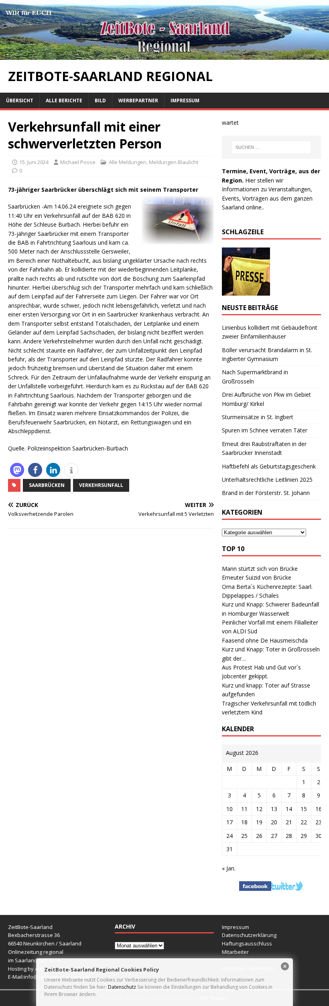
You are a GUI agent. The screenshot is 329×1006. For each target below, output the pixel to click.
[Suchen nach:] (271, 147)
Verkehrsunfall (101, 485)
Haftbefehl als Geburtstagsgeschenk (269, 466)
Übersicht (19, 100)
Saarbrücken (47, 485)
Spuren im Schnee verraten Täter (264, 430)
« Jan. (229, 868)
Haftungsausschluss (247, 943)
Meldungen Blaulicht (173, 162)
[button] (17, 470)
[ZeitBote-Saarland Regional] (164, 55)
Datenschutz (122, 987)
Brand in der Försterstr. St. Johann (266, 493)
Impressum (185, 100)
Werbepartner (138, 100)
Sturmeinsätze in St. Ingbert (257, 417)
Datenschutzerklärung (249, 935)
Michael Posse (77, 162)
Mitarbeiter (235, 951)
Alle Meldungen (127, 162)
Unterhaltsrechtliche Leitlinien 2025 (267, 479)
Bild (100, 100)
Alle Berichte (64, 100)
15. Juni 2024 (34, 162)
